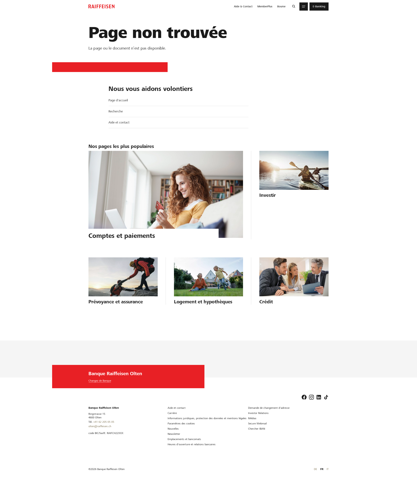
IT (328, 469)
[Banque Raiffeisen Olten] (101, 6)
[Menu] (303, 6)
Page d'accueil (118, 100)
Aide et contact (118, 122)
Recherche (115, 111)
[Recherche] (293, 6)
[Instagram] (311, 397)
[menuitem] (243, 6)
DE (315, 469)
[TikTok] (326, 397)
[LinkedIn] (318, 397)
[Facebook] (304, 397)
